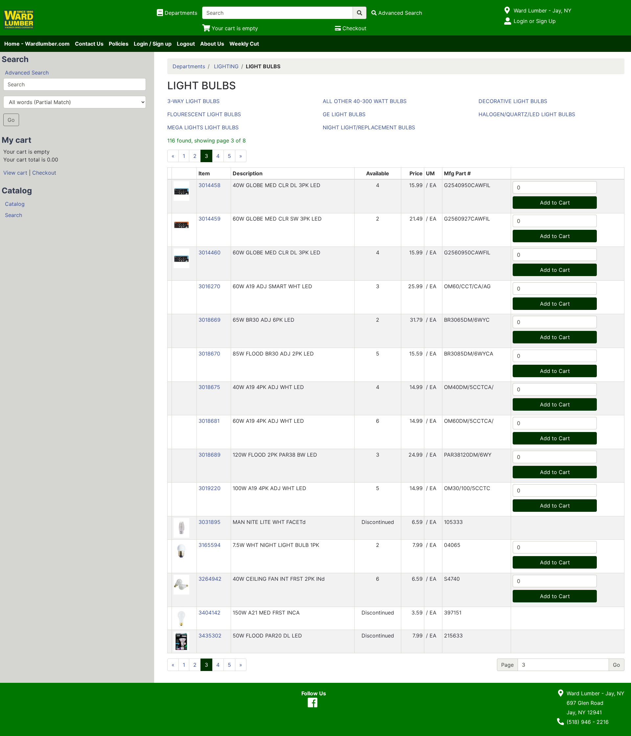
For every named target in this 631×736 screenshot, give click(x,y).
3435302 (210, 635)
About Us (212, 43)
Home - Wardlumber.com (37, 43)
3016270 (209, 286)
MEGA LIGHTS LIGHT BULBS (203, 127)
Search (13, 215)
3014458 (210, 185)
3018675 (209, 387)
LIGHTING (226, 66)
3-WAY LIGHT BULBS (193, 101)
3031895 (210, 522)
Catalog (15, 204)
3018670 (209, 353)
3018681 (209, 421)
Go (11, 120)
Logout (186, 43)
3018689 (210, 454)
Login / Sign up (153, 43)
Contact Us (89, 43)
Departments (189, 66)
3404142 (210, 612)
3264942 (210, 578)
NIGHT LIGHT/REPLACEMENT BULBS (369, 127)
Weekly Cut (244, 43)
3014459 (210, 218)
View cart (15, 172)
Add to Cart (555, 202)
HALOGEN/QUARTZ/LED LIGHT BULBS (527, 114)
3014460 (210, 252)
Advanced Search (27, 72)
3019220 (210, 488)
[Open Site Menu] (507, 10)
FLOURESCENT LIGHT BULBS (204, 114)
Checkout (44, 172)
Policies (119, 43)
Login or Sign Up (535, 21)
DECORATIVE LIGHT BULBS (513, 101)
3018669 (210, 319)
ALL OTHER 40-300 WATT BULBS (365, 101)
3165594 (210, 545)
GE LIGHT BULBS (344, 114)
